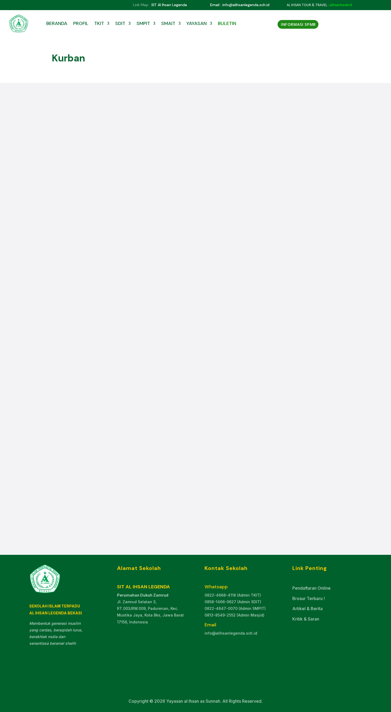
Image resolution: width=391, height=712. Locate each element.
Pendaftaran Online (311, 588)
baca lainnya (73, 307)
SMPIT (143, 23)
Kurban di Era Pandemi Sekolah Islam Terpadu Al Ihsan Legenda (138, 277)
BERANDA (56, 23)
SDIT (120, 23)
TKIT (99, 23)
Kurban (92, 286)
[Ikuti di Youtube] (54, 5)
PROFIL (80, 23)
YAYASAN (196, 23)
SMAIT (168, 23)
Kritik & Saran (305, 619)
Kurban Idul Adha (79, 479)
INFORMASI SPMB (298, 24)
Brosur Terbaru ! (308, 598)
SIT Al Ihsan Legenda (169, 4)
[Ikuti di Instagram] (64, 5)
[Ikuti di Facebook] (43, 5)
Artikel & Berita (307, 608)
